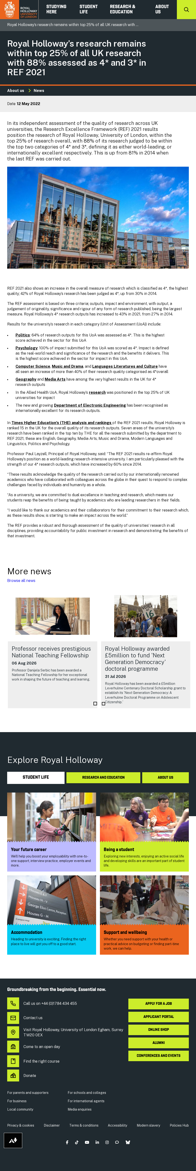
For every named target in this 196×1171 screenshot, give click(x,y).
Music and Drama (67, 366)
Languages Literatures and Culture (125, 366)
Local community (20, 1109)
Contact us (33, 1018)
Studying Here (56, 10)
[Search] (186, 9)
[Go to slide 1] (95, 703)
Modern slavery (148, 1125)
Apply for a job (158, 1004)
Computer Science (33, 366)
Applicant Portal (158, 1017)
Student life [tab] (36, 777)
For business (17, 1101)
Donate (29, 1075)
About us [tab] (165, 778)
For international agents (86, 1101)
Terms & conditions (83, 1125)
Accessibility (117, 1125)
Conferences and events (158, 1056)
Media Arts (55, 379)
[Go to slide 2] (103, 703)
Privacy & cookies (20, 1125)
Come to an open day (41, 1046)
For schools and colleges (87, 1093)
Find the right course (41, 1061)
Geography (26, 379)
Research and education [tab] (103, 778)
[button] (67, 1142)
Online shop (158, 1030)
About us (162, 10)
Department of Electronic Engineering (90, 405)
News (39, 90)
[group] (52, 649)
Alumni (158, 1043)
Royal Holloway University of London (19, 9)
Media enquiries (80, 1109)
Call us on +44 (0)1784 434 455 (50, 1003)
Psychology (27, 348)
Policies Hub (179, 1125)
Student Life (89, 10)
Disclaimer (52, 1125)
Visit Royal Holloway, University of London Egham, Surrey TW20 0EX (73, 1032)
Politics (23, 335)
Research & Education (122, 10)
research (97, 392)
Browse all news (21, 580)
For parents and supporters (28, 1093)
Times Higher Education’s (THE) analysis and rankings (61, 422)
